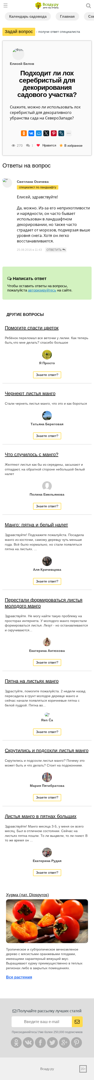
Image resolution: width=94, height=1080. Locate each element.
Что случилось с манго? (31, 454)
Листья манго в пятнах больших (40, 816)
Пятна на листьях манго (32, 681)
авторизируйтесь (42, 290)
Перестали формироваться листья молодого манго (43, 603)
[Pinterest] (54, 133)
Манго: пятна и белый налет (36, 524)
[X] (46, 133)
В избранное (73, 145)
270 (20, 145)
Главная (67, 16)
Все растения (19, 977)
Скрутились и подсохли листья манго (46, 750)
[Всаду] (47, 6)
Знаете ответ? (47, 375)
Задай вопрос (19, 31)
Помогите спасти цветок (32, 327)
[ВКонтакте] (31, 133)
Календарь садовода (28, 16)
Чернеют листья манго (30, 393)
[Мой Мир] (39, 133)
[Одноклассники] (24, 133)
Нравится (48, 145)
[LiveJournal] (61, 133)
